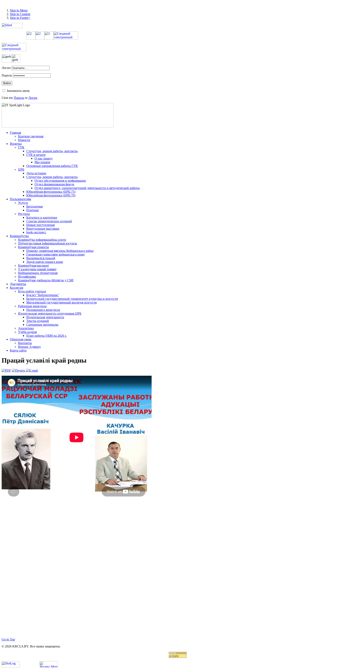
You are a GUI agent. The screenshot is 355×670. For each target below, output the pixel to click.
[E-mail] (32, 370)
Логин (6, 68)
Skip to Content (20, 14)
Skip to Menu (19, 10)
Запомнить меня (18, 90)
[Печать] (18, 370)
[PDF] (6, 370)
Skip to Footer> (20, 17)
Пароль (7, 75)
